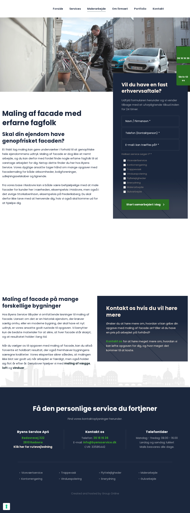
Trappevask (134, 169)
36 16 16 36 (100, 438)
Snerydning (134, 182)
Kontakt (158, 9)
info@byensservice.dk (99, 442)
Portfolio (140, 9)
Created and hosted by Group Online (95, 493)
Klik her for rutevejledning (33, 447)
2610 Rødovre (33, 442)
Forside (58, 9)
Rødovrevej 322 (33, 438)
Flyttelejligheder (136, 178)
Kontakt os (114, 341)
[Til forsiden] (20, 8)
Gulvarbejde (134, 191)
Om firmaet (120, 9)
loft (5, 368)
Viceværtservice (137, 160)
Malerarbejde (96, 9)
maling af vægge (77, 363)
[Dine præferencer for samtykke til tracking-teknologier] (6, 506)
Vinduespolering (137, 174)
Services (75, 9)
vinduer (18, 368)
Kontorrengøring (137, 165)
